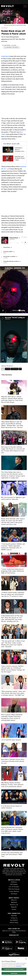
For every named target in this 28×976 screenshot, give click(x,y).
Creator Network (14, 891)
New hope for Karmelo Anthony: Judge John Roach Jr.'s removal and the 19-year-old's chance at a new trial (13, 449)
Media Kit (14, 907)
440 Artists (14, 894)
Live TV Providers (14, 887)
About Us (14, 900)
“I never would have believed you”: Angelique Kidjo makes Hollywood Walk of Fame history (12, 571)
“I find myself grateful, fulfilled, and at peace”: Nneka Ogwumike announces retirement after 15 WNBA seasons (13, 546)
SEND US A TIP (14, 935)
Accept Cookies (14, 973)
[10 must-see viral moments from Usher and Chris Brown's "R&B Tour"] (14, 843)
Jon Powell (7, 45)
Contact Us (14, 918)
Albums (8, 368)
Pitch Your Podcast (14, 889)
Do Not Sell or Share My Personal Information (14, 969)
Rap (20, 368)
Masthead (14, 902)
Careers (14, 909)
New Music (4, 28)
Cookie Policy (18, 966)
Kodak (3, 87)
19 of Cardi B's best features (11, 740)
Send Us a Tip (14, 904)
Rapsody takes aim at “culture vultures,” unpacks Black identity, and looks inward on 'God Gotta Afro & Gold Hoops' (12, 399)
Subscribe (14, 915)
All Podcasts (14, 884)
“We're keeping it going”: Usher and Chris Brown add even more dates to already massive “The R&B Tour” (13, 693)
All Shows (14, 882)
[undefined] (8, 150)
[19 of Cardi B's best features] (14, 730)
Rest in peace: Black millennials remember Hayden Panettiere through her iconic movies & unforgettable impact (11, 717)
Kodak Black (5, 56)
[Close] (26, 959)
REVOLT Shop (14, 922)
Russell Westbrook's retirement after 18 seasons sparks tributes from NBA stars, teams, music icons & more (12, 830)
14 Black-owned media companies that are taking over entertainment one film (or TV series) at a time (12, 594)
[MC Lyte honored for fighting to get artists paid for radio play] (14, 488)
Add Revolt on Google (12, 47)
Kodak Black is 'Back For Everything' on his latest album (19, 150)
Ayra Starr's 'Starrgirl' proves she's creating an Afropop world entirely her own (12, 761)
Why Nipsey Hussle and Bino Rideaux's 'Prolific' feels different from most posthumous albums (12, 784)
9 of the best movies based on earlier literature (11, 807)
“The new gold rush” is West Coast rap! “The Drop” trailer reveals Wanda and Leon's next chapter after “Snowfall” (13, 643)
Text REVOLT (14, 920)
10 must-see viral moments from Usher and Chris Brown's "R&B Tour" (12, 854)
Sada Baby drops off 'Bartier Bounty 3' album (20, 158)
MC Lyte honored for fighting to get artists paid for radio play (13, 498)
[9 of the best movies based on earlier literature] (14, 796)
